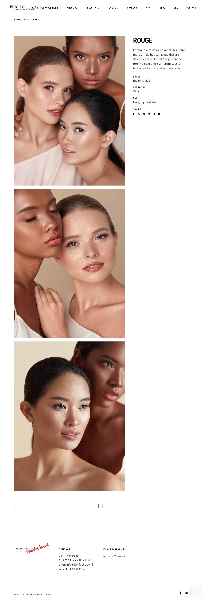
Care (136, 91)
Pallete (151, 102)
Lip (143, 102)
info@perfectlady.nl (79, 564)
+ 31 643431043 (76, 569)
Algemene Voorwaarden (115, 556)
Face (136, 102)
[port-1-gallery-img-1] (69, 111)
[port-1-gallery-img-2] (69, 263)
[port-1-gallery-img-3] (69, 416)
